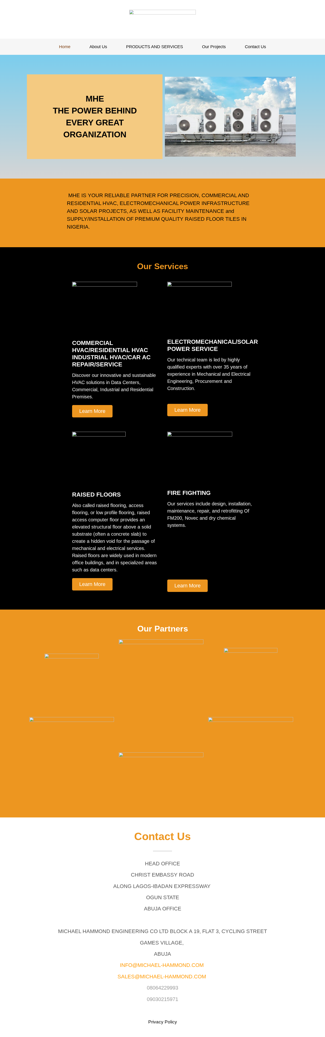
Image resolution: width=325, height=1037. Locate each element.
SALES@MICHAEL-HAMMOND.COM (162, 977)
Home (64, 46)
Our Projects (214, 46)
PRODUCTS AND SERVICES (154, 46)
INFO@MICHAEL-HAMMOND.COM (162, 965)
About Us (98, 46)
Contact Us (255, 46)
